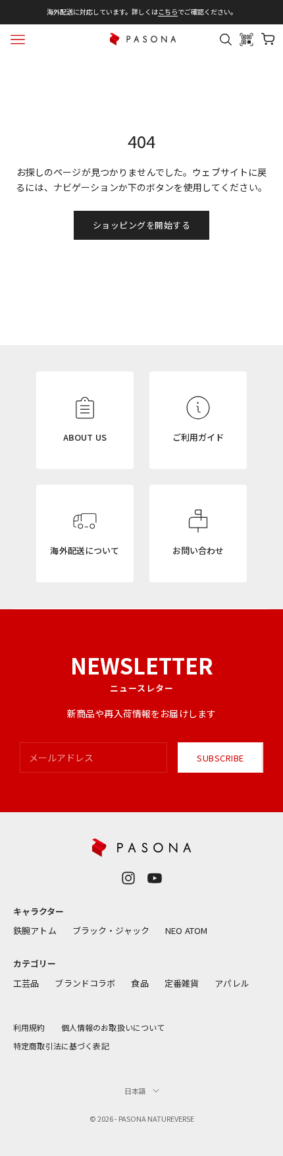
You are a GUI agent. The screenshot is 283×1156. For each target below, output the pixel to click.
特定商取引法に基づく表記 (61, 1045)
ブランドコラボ (85, 983)
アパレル (232, 983)
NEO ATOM (186, 930)
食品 (139, 983)
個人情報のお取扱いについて (113, 1027)
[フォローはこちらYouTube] (155, 878)
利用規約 (29, 1027)
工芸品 (26, 983)
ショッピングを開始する (142, 225)
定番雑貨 (182, 983)
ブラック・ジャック (110, 930)
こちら (168, 11)
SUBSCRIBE (220, 758)
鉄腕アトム (35, 930)
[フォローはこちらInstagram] (128, 878)
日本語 (135, 1091)
